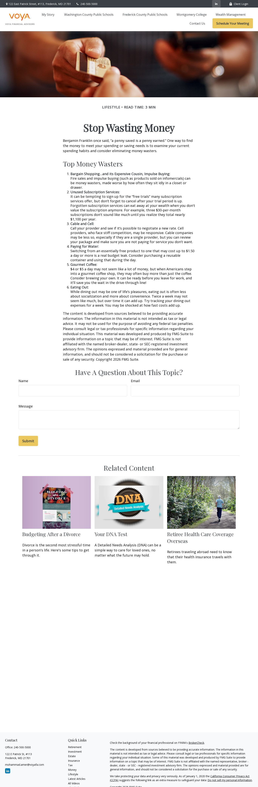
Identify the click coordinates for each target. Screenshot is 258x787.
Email (135, 381)
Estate (72, 756)
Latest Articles (76, 779)
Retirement (75, 747)
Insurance (74, 760)
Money (72, 770)
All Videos (74, 783)
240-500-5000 (88, 4)
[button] (48, 14)
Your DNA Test (111, 534)
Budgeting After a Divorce (51, 534)
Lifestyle (73, 774)
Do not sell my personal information (230, 780)
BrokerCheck (196, 742)
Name (23, 381)
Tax (70, 765)
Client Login (241, 4)
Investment (75, 751)
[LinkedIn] (216, 4)
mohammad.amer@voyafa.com (24, 764)
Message (26, 406)
